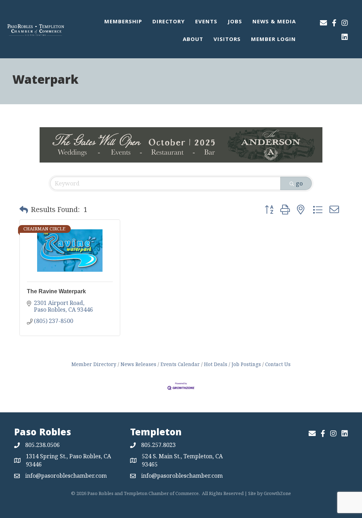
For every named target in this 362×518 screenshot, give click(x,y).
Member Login (273, 40)
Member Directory (93, 364)
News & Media (274, 22)
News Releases (138, 364)
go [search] (299, 183)
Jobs (235, 22)
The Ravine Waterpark (56, 291)
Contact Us (278, 364)
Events (206, 22)
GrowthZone (277, 493)
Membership (123, 22)
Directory (168, 22)
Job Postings (246, 364)
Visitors (227, 40)
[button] (23, 209)
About (193, 40)
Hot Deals (215, 364)
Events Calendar (180, 364)
